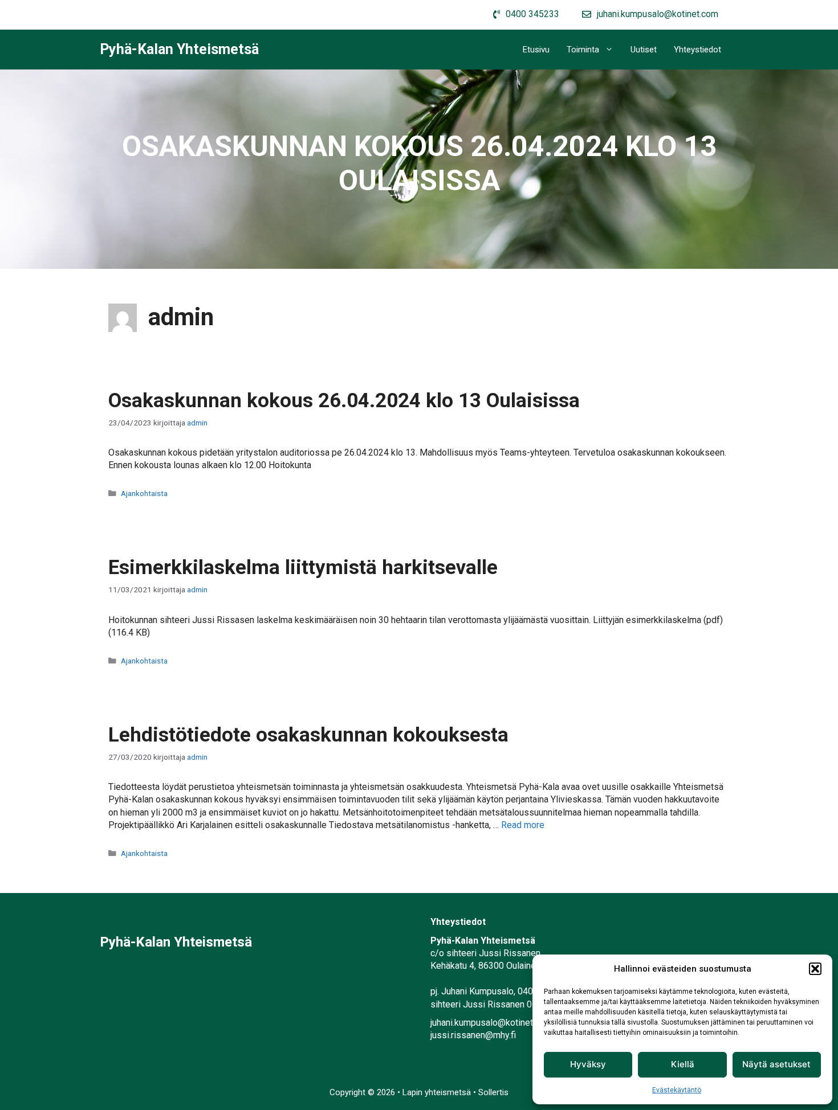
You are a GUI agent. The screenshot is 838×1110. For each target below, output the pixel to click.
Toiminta (583, 49)
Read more (522, 825)
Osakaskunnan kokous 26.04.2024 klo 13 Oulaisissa (344, 400)
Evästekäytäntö (676, 1090)
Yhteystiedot (697, 49)
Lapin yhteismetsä (437, 1092)
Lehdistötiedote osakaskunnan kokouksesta (308, 735)
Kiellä (682, 1064)
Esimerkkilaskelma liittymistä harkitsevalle (303, 567)
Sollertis (493, 1092)
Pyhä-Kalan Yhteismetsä (179, 49)
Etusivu (536, 49)
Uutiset (643, 49)
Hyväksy (588, 1064)
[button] (815, 968)
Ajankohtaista (144, 493)
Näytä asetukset (776, 1064)
